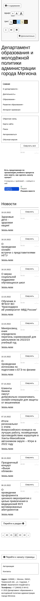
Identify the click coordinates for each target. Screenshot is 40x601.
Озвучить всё (29, 146)
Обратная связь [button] (10, 119)
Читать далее (7, 230)
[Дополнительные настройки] (17, 30)
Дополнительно (28, 36)
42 (16, 535)
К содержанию (13, 6)
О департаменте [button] (10, 89)
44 (24, 535)
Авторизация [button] (8, 566)
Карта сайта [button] (8, 124)
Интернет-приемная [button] (11, 110)
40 (7, 535)
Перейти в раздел (12, 523)
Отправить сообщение (8, 189)
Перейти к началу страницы (20, 557)
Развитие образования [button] (12, 105)
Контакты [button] (7, 571)
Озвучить (29, 212)
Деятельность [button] (9, 94)
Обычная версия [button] (10, 140)
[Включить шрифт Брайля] (6, 30)
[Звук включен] (11, 30)
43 (20, 535)
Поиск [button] (5, 129)
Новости (8, 204)
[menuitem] (20, 83)
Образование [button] (8, 99)
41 (11, 535)
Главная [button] (6, 84)
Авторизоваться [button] (10, 134)
